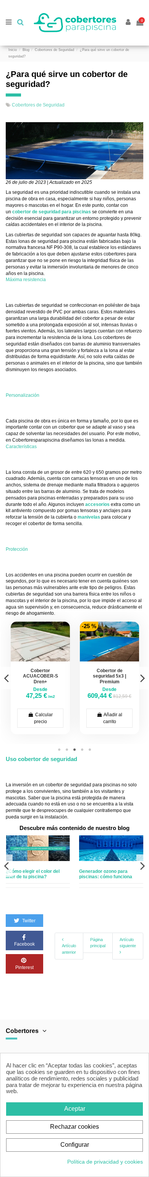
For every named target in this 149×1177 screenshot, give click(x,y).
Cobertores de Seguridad (38, 105)
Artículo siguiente (128, 942)
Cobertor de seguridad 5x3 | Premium (109, 676)
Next (142, 678)
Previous (6, 678)
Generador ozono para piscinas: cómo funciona (105, 874)
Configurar (74, 1144)
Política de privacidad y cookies (105, 1162)
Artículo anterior (69, 948)
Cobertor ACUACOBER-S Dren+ (40, 676)
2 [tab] (67, 750)
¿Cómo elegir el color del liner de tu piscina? (33, 874)
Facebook (24, 944)
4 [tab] (82, 750)
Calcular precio (43, 718)
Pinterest (24, 967)
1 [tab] (59, 750)
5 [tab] (90, 750)
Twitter (28, 920)
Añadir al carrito (112, 718)
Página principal (97, 942)
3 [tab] (74, 750)
